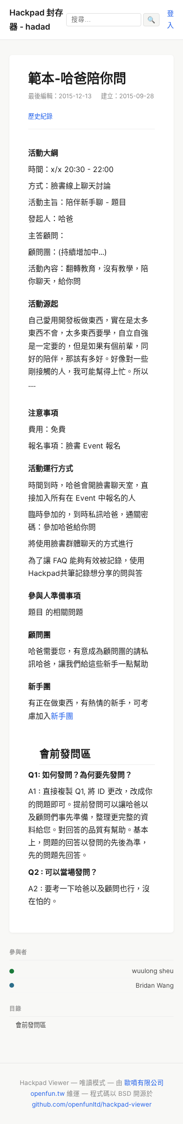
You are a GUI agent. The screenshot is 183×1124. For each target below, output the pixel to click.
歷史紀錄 (40, 116)
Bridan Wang (155, 985)
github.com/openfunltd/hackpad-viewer (92, 1104)
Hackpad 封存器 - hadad (36, 19)
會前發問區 (30, 1025)
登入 (170, 19)
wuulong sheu (153, 971)
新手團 (62, 716)
